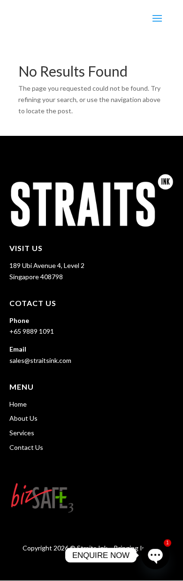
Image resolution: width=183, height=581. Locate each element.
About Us (23, 418)
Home (18, 404)
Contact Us (26, 447)
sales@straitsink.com (40, 360)
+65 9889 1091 (31, 331)
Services (21, 433)
